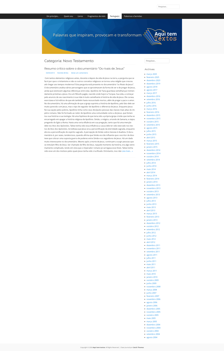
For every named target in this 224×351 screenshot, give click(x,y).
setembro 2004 (153, 334)
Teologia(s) (114, 16)
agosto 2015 (152, 128)
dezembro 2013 (153, 185)
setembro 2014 (153, 159)
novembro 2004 (153, 328)
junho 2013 (151, 204)
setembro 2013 (153, 194)
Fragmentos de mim (96, 16)
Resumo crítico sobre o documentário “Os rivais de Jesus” (84, 68)
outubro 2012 (153, 226)
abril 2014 (151, 172)
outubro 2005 (153, 315)
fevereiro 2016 (153, 112)
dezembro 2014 (153, 150)
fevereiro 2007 (153, 296)
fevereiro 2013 (153, 216)
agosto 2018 (152, 87)
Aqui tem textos (99, 347)
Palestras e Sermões (133, 16)
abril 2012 (151, 242)
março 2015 (152, 140)
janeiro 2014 (152, 182)
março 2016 (152, 109)
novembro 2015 (153, 118)
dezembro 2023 (153, 80)
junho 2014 (151, 166)
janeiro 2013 (152, 220)
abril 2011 (151, 267)
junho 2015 (151, 134)
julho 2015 (151, 131)
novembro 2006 (153, 299)
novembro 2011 (153, 248)
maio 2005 (151, 318)
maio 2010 (151, 274)
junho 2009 (151, 283)
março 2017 (152, 93)
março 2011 (152, 270)
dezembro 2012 (153, 223)
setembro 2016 (153, 99)
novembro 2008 (153, 286)
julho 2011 (151, 258)
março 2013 (152, 213)
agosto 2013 (152, 197)
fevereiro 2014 (153, 178)
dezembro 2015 (153, 115)
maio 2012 (151, 239)
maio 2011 (151, 264)
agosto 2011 (152, 255)
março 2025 (152, 74)
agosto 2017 (152, 90)
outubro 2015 (153, 121)
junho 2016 (151, 106)
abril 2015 (151, 137)
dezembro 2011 (153, 245)
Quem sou (68, 16)
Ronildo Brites (62, 73)
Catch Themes (138, 347)
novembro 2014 (153, 153)
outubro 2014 (153, 156)
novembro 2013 (153, 188)
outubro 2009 (153, 280)
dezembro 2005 (153, 308)
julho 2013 (151, 201)
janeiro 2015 (152, 147)
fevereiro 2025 (153, 77)
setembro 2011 (153, 251)
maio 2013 (151, 207)
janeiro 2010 (152, 277)
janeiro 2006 (152, 305)
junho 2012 (151, 236)
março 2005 (152, 321)
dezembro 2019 (153, 83)
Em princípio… (53, 16)
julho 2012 (151, 232)
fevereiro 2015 (153, 144)
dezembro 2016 (153, 96)
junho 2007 (151, 293)
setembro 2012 (153, 229)
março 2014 (152, 175)
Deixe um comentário (79, 73)
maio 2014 (151, 169)
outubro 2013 (153, 191)
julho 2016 (151, 102)
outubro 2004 (153, 331)
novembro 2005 (153, 312)
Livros (80, 16)
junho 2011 (151, 261)
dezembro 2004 (153, 324)
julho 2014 (151, 163)
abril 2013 (151, 210)
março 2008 (152, 289)
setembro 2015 (153, 125)
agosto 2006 (152, 302)
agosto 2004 (152, 337)
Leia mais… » (127, 151)
